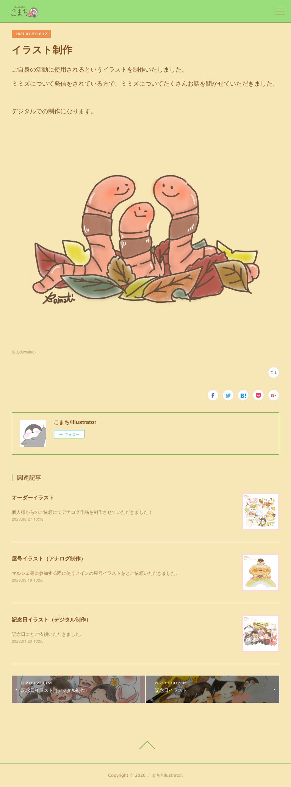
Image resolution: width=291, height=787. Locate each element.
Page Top (145, 745)
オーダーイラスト (33, 497)
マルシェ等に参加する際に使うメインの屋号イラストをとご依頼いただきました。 (96, 573)
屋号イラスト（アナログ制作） (49, 558)
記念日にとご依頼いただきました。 (48, 634)
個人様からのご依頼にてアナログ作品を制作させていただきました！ (82, 511)
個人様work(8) (24, 352)
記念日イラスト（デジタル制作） (51, 619)
